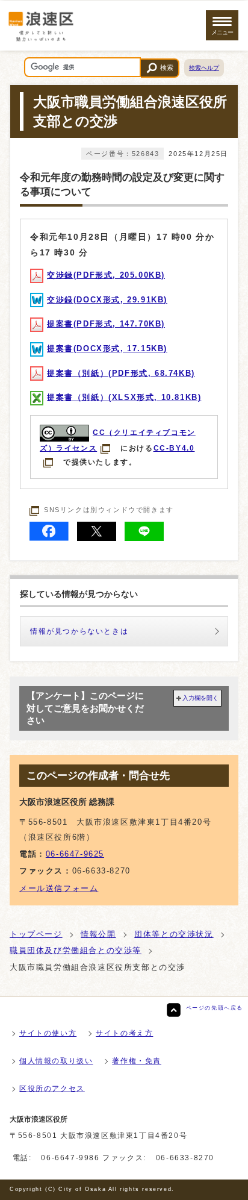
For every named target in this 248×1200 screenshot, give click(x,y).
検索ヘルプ (204, 67)
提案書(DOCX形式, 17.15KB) (107, 348)
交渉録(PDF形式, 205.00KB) (106, 275)
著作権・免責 (136, 1060)
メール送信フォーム (58, 888)
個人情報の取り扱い (56, 1060)
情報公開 (98, 934)
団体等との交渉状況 (173, 934)
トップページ (36, 934)
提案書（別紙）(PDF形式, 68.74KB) (121, 373)
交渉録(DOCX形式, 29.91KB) (107, 299)
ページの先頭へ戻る (214, 1008)
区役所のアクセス (52, 1088)
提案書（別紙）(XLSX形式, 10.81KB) (124, 397)
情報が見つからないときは (79, 631)
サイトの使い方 (47, 1033)
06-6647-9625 (75, 853)
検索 (166, 67)
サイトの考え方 (124, 1033)
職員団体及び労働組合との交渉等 (75, 950)
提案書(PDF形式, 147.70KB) (106, 323)
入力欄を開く (200, 698)
